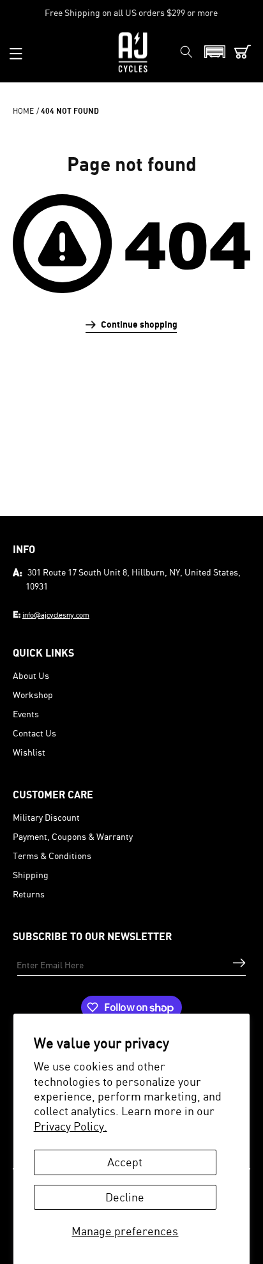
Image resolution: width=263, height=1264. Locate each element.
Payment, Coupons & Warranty (73, 836)
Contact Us (34, 732)
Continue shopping (139, 324)
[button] (16, 54)
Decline (124, 1197)
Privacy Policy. (70, 1126)
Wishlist (29, 752)
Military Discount (46, 817)
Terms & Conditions (52, 855)
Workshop (33, 694)
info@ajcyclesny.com (55, 615)
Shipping (31, 874)
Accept (124, 1162)
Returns (29, 893)
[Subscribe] (239, 963)
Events (26, 713)
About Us (31, 675)
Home (23, 111)
